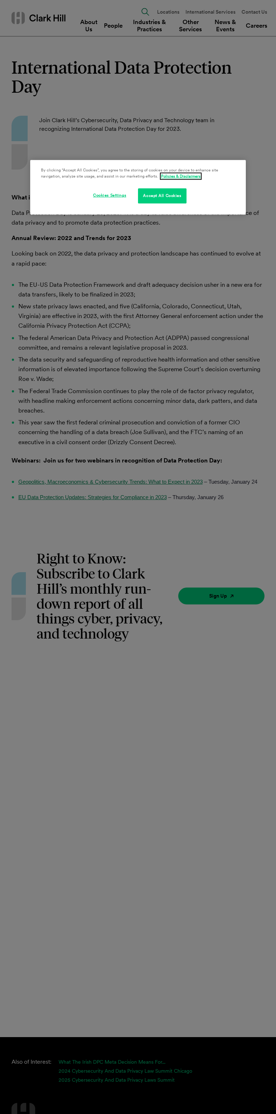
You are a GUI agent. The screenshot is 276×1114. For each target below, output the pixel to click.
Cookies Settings (109, 195)
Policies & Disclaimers (181, 176)
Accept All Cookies (162, 195)
